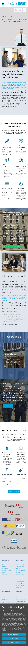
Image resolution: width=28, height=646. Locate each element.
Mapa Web (5, 576)
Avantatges (19, 563)
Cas (26, 4)
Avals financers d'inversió (20, 567)
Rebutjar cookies (14, 635)
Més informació (8, 406)
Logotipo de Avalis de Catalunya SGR (12, 4)
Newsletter (5, 574)
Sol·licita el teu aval (22, 3)
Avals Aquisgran (20, 585)
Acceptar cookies (14, 643)
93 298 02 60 (5, 602)
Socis (3, 564)
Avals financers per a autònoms (20, 575)
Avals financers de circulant (20, 571)
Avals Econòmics (20, 581)
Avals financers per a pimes (20, 578)
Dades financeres (6, 570)
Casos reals (14, 337)
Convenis (4, 566)
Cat (26, 2)
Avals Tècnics (19, 583)
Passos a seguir (20, 564)
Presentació (5, 563)
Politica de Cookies (12, 629)
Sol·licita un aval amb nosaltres (12, 247)
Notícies (4, 572)
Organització (5, 568)
